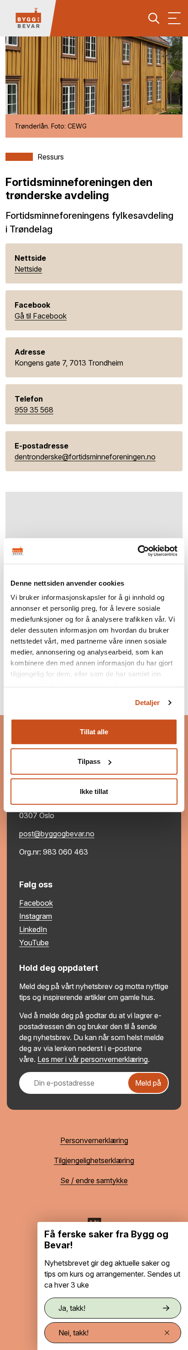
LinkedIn (33, 929)
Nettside (28, 268)
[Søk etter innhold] (154, 18)
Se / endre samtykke (94, 1180)
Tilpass (89, 761)
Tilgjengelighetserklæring (94, 1160)
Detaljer (147, 702)
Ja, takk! (71, 1308)
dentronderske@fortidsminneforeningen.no (85, 456)
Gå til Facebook (41, 315)
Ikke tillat (94, 791)
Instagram (35, 916)
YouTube (34, 942)
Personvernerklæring (94, 1140)
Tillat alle (94, 731)
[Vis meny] (174, 18)
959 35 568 (34, 409)
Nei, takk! (73, 1332)
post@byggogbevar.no (56, 833)
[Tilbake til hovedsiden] (28, 18)
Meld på (148, 1082)
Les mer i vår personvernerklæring (92, 1059)
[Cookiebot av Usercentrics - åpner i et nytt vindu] (138, 551)
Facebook (36, 902)
